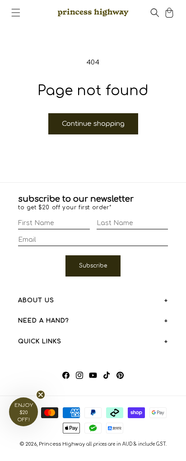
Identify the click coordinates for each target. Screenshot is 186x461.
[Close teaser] (40, 394)
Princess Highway (62, 444)
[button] (15, 12)
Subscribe (93, 266)
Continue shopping (93, 124)
